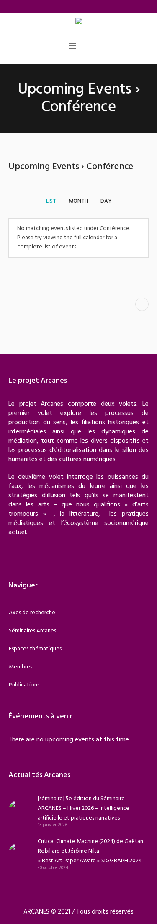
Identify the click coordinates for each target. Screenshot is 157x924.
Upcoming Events (74, 90)
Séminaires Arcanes (32, 631)
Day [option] (105, 201)
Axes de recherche (32, 613)
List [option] (51, 201)
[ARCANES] (78, 22)
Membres (20, 667)
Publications (24, 685)
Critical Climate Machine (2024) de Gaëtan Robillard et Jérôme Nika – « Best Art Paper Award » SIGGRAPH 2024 (90, 851)
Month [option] (78, 201)
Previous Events (142, 304)
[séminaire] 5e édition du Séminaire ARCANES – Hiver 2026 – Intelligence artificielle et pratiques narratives (83, 808)
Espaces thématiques (35, 649)
